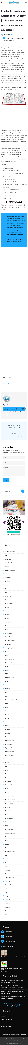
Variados (7, 911)
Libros (6, 766)
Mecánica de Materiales (10, 799)
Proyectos (7, 840)
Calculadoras (8, 596)
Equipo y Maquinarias (9, 677)
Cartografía (7, 614)
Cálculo (6, 600)
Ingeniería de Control (9, 748)
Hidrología (7, 729)
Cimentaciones (8, 622)
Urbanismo (7, 907)
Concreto (7, 38)
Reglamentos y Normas (10, 848)
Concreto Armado (8, 633)
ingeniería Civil (4, 1023)
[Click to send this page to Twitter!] (5, 383)
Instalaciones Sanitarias (10, 759)
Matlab (6, 788)
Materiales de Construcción (10, 785)
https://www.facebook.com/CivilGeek (14, 409)
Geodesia (7, 714)
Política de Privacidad (17, 1039)
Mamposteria (8, 774)
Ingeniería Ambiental (9, 740)
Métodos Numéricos (9, 811)
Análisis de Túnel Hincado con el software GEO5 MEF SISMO (12, 968)
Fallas (6, 703)
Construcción (8, 644)
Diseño (6, 666)
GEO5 (6, 711)
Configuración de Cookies (13, 1043)
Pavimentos (7, 822)
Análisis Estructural (9, 574)
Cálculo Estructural (9, 603)
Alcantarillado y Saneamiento (11, 570)
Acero (6, 555)
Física (6, 707)
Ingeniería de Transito (9, 751)
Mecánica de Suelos (9, 803)
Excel (6, 696)
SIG (6, 862)
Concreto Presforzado (9, 637)
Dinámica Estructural (9, 659)
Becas (6, 588)
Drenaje (7, 670)
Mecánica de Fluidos (9, 796)
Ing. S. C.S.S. (7, 404)
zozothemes (23, 1034)
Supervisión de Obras (9, 877)
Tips (6, 892)
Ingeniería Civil (8, 744)
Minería (6, 814)
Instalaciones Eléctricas (10, 755)
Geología (7, 718)
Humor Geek (7, 733)
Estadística (7, 681)
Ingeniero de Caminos (6, 1026)
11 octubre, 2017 (7, 377)
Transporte (7, 899)
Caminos (7, 607)
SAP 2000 (7, 859)
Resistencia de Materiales (17, 38)
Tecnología (7, 881)
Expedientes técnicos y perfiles (11, 700)
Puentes (7, 844)
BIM (6, 592)
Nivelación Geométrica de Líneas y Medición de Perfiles (13, 957)
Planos (6, 825)
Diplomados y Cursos (9, 662)
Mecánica (7, 792)
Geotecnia (7, 722)
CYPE (6, 651)
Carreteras (7, 611)
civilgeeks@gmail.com (10, 941)
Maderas (7, 770)
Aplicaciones (8, 577)
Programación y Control (10, 833)
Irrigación (7, 762)
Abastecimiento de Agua (10, 551)
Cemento (7, 618)
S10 (6, 855)
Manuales (7, 777)
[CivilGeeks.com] (14, 2)
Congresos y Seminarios (10, 640)
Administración (8, 559)
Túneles (6, 903)
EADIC (6, 674)
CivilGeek (7, 625)
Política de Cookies (13, 1041)
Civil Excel (3, 1016)
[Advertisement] (14, 118)
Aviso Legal (6, 1039)
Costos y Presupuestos (9, 648)
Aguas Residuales (9, 563)
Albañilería (7, 566)
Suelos (6, 873)
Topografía (7, 896)
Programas (7, 836)
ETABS (6, 692)
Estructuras (7, 688)
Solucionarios (8, 870)
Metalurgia (7, 807)
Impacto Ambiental (9, 737)
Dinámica (7, 655)
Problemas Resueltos (9, 829)
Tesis (6, 888)
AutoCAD (7, 585)
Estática (7, 685)
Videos (6, 914)
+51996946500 (8, 936)
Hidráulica (7, 725)
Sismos (6, 866)
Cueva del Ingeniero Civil (6, 1019)
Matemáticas (8, 781)
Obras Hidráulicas (9, 818)
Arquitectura (7, 581)
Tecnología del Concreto (9, 40)
